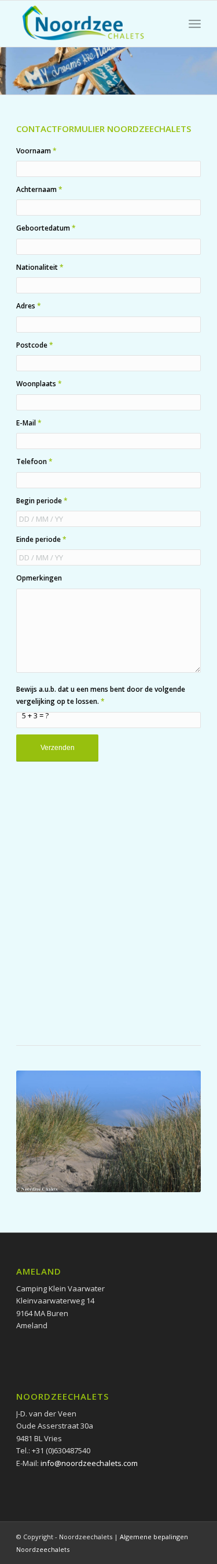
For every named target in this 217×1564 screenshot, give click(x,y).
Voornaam (36, 151)
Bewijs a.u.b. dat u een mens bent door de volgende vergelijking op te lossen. (100, 695)
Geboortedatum (46, 228)
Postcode (34, 345)
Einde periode (41, 539)
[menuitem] (195, 23)
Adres (28, 306)
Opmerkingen (39, 578)
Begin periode (42, 501)
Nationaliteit (40, 267)
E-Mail (29, 423)
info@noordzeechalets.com (89, 1463)
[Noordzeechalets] (90, 24)
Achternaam (39, 189)
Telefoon (34, 461)
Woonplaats (39, 384)
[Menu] (195, 23)
